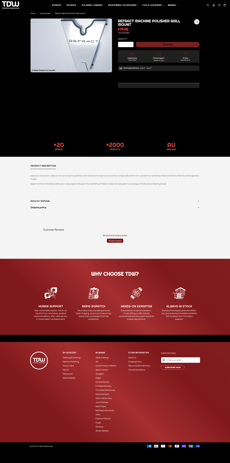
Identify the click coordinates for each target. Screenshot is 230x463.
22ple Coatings (102, 357)
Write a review (115, 240)
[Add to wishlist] (196, 22)
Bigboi (98, 378)
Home (33, 13)
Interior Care (68, 365)
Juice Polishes (102, 402)
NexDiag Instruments (105, 410)
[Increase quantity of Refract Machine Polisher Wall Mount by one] (130, 44)
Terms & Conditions (136, 369)
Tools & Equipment (152, 5)
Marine (66, 369)
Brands (172, 5)
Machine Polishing (71, 361)
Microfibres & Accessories (122, 5)
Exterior (71, 5)
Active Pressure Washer (106, 365)
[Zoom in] (110, 23)
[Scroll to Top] (225, 450)
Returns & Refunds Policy (139, 365)
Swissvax (100, 426)
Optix (98, 414)
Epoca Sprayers (102, 394)
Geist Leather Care (104, 398)
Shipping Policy (135, 361)
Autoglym (100, 373)
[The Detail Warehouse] (10, 5)
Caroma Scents (102, 382)
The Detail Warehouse (105, 390)
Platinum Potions (103, 418)
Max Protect (101, 406)
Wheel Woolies (102, 430)
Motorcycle (68, 373)
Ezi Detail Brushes (103, 386)
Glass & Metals (69, 378)
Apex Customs (102, 369)
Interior (56, 5)
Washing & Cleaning (71, 357)
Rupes (98, 422)
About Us (132, 357)
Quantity (122, 39)
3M (97, 361)
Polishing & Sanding (92, 5)
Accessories (45, 13)
